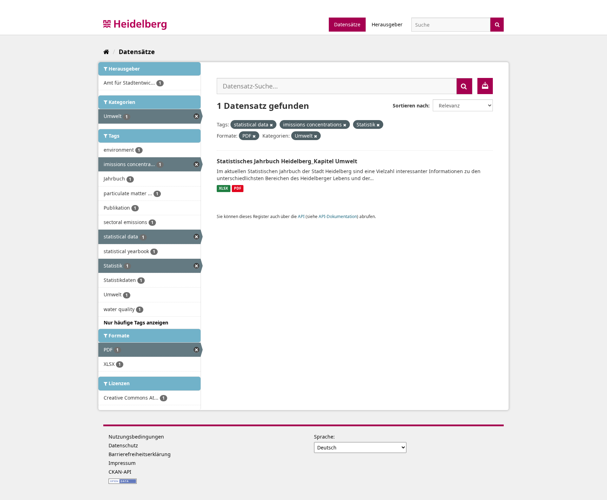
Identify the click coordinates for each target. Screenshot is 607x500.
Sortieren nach (410, 105)
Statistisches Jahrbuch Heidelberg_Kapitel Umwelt (287, 161)
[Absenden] (497, 24)
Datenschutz (123, 445)
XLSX (223, 188)
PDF (237, 188)
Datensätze (347, 24)
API (301, 216)
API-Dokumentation (338, 216)
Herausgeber (387, 24)
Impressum (122, 463)
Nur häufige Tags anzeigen (136, 322)
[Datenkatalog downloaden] (485, 86)
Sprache (323, 436)
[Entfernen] (271, 124)
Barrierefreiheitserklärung (140, 454)
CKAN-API (120, 471)
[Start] (106, 51)
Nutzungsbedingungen (136, 436)
